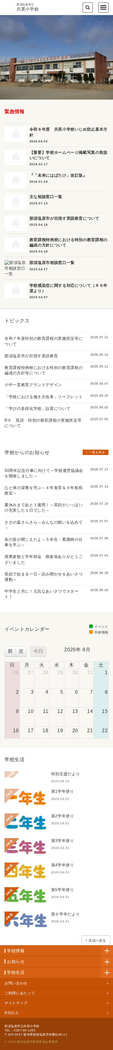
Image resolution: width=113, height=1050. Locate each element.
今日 (38, 651)
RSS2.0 (11, 1013)
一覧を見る (97, 452)
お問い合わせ (16, 983)
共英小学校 (28, 7)
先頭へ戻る (97, 940)
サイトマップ (16, 1003)
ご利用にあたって (20, 993)
